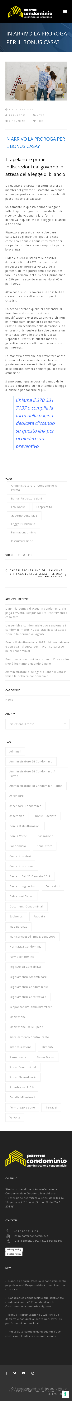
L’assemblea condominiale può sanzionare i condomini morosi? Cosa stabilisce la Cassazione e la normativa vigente (36, 630)
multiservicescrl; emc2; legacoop (32, 936)
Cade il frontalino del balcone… (37, 570)
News (41, 115)
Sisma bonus (46, 1057)
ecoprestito (44, 507)
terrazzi (51, 1107)
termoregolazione (22, 1107)
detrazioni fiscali (21, 896)
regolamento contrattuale (27, 997)
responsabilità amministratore (30, 1007)
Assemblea (17, 816)
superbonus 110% (21, 1087)
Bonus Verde (18, 836)
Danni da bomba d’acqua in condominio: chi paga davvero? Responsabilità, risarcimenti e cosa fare (36, 613)
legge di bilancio (23, 524)
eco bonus (18, 507)
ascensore (16, 796)
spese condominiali (23, 1067)
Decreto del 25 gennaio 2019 (30, 876)
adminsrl (15, 751)
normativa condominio (25, 946)
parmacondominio (23, 532)
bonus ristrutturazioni (26, 498)
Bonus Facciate (45, 816)
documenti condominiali (26, 906)
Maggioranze (18, 926)
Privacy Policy (14, 1249)
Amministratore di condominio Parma (36, 786)
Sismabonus (17, 1057)
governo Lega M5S (24, 515)
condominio (17, 846)
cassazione (45, 836)
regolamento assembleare (28, 977)
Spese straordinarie (23, 1077)
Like (40, 121)
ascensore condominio (25, 806)
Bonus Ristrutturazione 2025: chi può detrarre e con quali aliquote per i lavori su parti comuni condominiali (37, 646)
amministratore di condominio (31, 761)
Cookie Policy (14, 1254)
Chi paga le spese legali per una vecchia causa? (36, 575)
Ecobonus (16, 916)
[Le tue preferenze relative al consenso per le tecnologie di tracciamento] (65, 1394)
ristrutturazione (22, 541)
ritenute (48, 1047)
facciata (39, 916)
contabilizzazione (21, 866)
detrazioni (53, 886)
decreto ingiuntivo (22, 886)
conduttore (44, 846)
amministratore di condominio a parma (34, 488)
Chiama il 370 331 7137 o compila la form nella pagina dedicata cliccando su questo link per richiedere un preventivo (35, 423)
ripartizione (17, 1017)
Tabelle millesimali (22, 1097)
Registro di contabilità (25, 966)
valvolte (15, 1117)
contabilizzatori (20, 856)
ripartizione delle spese (26, 1027)
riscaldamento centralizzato (29, 1037)
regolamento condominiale (28, 987)
